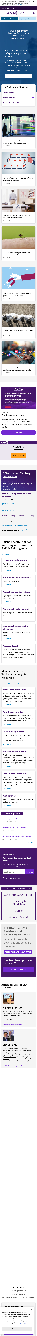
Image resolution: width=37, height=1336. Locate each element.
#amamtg (6, 1059)
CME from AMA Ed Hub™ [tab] (19, 895)
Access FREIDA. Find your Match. (18, 952)
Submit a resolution (8, 510)
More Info (24, 530)
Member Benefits (9, 19)
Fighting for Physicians (27, 19)
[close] (34, 1)
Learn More (18, 4)
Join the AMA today (18, 970)
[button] (19, 8)
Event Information (10, 476)
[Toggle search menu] (28, 13)
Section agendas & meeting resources (14, 526)
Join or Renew (22, 13)
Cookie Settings (17, 1328)
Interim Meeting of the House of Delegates (16, 495)
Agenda (4, 507)
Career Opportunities (18, 1291)
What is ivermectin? (18, 1294)
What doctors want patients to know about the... (18, 1297)
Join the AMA (18, 455)
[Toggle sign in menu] (34, 13)
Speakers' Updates (7, 504)
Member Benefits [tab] (19, 917)
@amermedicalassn (9, 1057)
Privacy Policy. (23, 1323)
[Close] (32, 1310)
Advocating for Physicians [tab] (19, 902)
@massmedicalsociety (19, 1055)
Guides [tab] (19, 911)
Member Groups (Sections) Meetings (18, 515)
